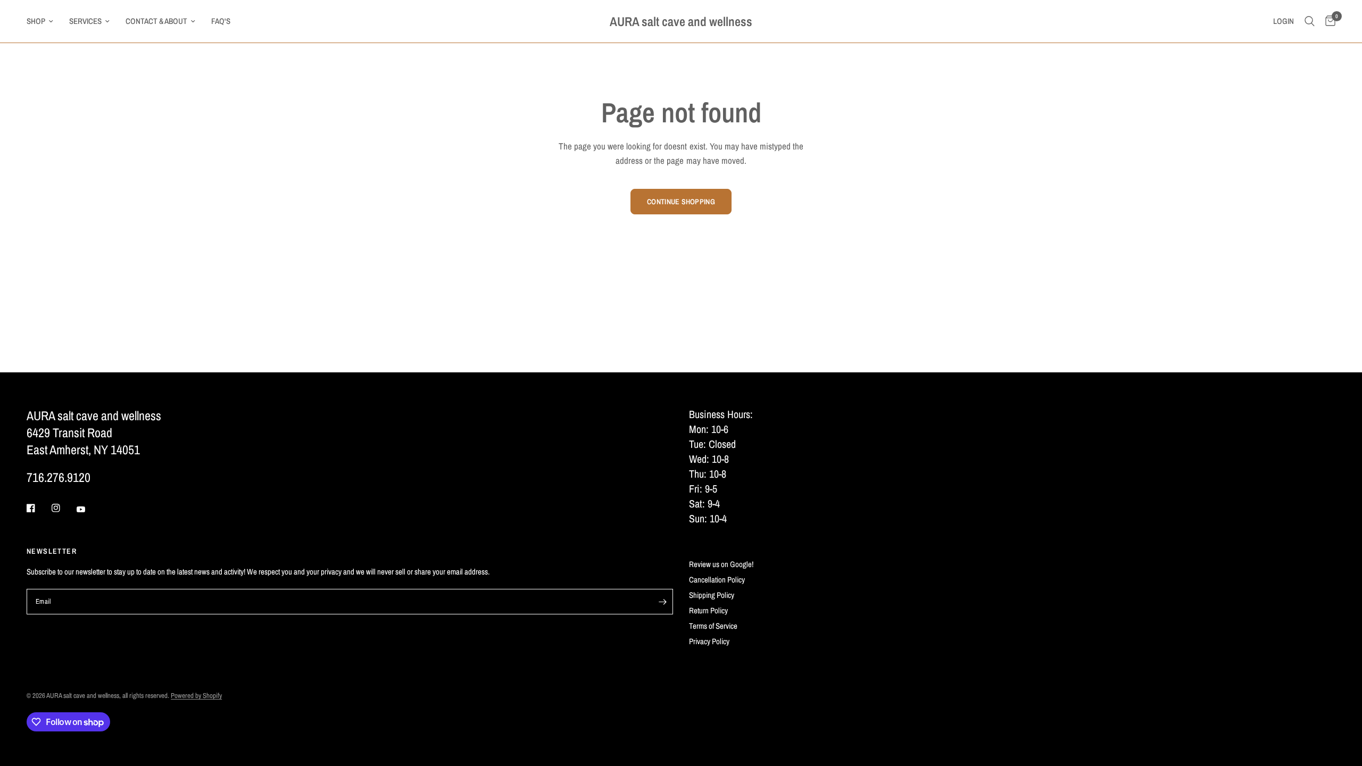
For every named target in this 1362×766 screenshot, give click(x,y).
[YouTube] (88, 509)
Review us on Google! (721, 564)
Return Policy (708, 610)
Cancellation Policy (717, 579)
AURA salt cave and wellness (681, 21)
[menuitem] (44, 21)
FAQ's (220, 21)
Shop (36, 21)
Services (85, 21)
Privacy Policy (709, 641)
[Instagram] (63, 508)
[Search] (1309, 21)
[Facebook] (38, 508)
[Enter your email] (662, 601)
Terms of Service (713, 625)
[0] (1327, 21)
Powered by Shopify (196, 695)
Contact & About (156, 21)
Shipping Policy (711, 595)
